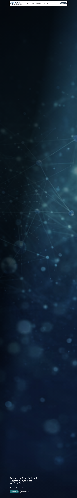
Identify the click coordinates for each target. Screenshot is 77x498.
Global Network (38, 3)
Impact (44, 3)
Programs (32, 3)
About (28, 3)
